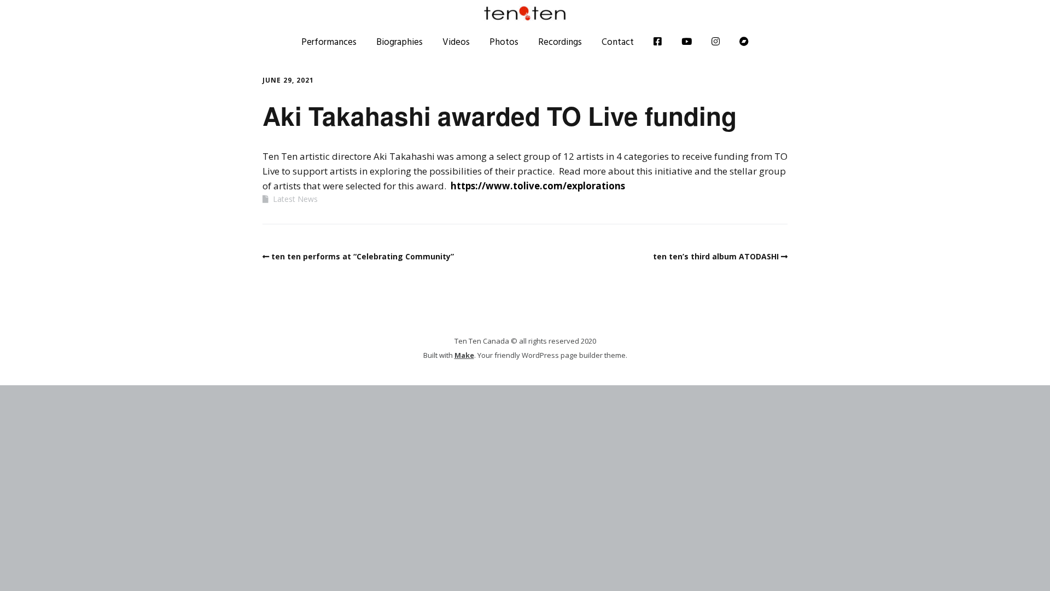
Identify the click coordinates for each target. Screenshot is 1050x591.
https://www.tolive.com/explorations (538, 185)
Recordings (560, 42)
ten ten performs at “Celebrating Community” (362, 256)
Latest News (295, 199)
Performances (329, 42)
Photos (503, 42)
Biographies (399, 42)
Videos (456, 42)
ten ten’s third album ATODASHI (716, 256)
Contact (618, 42)
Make (464, 355)
